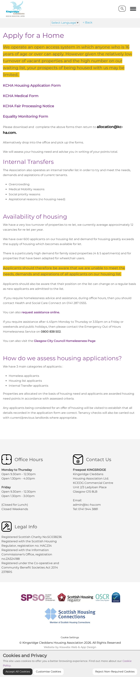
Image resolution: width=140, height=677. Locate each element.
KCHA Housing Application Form (32, 85)
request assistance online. (40, 312)
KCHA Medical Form (20, 96)
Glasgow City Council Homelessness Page (66, 341)
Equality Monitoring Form (25, 116)
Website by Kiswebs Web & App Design (70, 647)
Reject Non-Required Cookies (115, 671)
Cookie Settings (70, 637)
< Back (87, 22)
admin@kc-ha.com (87, 504)
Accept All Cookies (17, 671)
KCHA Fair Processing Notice (28, 106)
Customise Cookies (48, 671)
